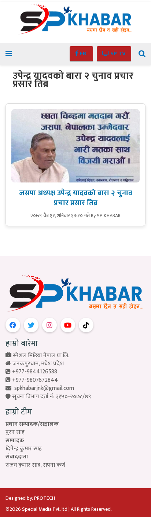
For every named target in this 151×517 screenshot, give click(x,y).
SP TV (117, 54)
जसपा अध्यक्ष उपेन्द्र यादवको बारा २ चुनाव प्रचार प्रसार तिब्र (75, 198)
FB (83, 54)
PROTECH (44, 498)
